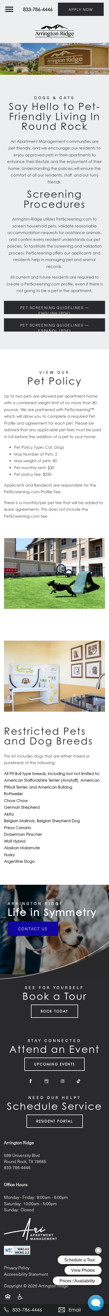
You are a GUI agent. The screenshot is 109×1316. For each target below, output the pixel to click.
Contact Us (33, 928)
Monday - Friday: (19, 1197)
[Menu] (9, 9)
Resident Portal (54, 1121)
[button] (81, 9)
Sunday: (11, 1209)
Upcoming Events (54, 1064)
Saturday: (12, 1203)
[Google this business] (46, 1081)
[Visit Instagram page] (62, 1081)
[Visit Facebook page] (30, 1081)
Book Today (54, 1011)
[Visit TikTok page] (78, 1081)
